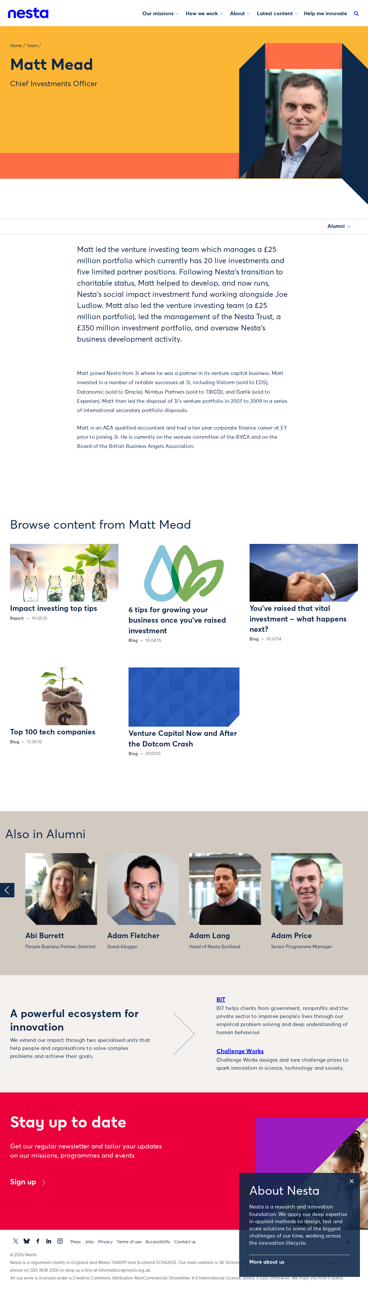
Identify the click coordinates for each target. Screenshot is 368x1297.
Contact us (185, 1242)
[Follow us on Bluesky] (27, 1241)
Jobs (89, 1242)
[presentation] (7, 890)
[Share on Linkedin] (53, 284)
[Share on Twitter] (53, 260)
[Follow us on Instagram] (60, 1241)
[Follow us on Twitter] (16, 1241)
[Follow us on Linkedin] (49, 1241)
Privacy (105, 1242)
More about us (266, 1262)
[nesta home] (28, 13)
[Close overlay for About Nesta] (354, 1180)
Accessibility (157, 1242)
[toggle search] (356, 15)
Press (75, 1242)
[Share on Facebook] (53, 272)
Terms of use (129, 1242)
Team (32, 46)
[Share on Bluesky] (53, 296)
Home (16, 46)
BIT (221, 999)
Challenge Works (240, 1051)
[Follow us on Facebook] (38, 1241)
